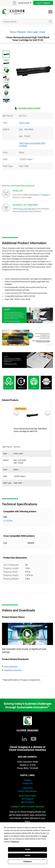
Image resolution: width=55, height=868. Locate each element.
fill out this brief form (27, 209)
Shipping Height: (11, 575)
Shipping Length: (11, 568)
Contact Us (27, 783)
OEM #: (6, 129)
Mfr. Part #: (8, 116)
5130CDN (7, 521)
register (45, 195)
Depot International (27, 791)
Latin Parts (27, 788)
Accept (27, 849)
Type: (5, 122)
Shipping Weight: (11, 578)
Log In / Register (43, 3)
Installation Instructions (13, 670)
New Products (27, 802)
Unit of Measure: (11, 565)
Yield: (5, 159)
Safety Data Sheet (11, 666)
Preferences (27, 862)
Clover (42, 32)
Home (12, 32)
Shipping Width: (10, 572)
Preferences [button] (14, 842)
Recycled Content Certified (29, 108)
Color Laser (32, 32)
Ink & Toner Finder (27, 795)
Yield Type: (8, 166)
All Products (27, 799)
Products (21, 32)
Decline (27, 855)
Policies (27, 780)
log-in (37, 195)
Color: (5, 152)
